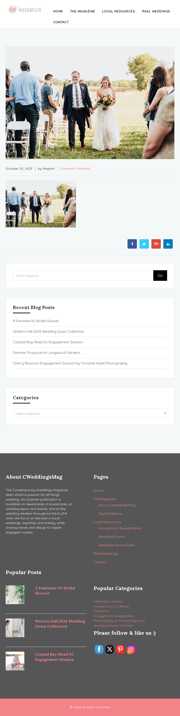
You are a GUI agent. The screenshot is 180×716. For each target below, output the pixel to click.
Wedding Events (111, 536)
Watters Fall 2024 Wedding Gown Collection (48, 331)
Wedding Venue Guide (116, 545)
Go (160, 275)
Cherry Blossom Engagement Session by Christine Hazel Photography (70, 363)
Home (58, 11)
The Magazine (82, 11)
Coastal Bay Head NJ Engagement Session (48, 342)
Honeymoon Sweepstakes (120, 528)
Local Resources (118, 11)
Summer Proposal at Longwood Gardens (46, 352)
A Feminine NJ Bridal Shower (36, 321)
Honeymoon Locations (111, 606)
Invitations (101, 611)
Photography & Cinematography (119, 620)
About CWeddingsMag (116, 505)
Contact (61, 22)
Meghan (49, 168)
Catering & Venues (108, 601)
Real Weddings (156, 11)
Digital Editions (110, 513)
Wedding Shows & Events (113, 625)
